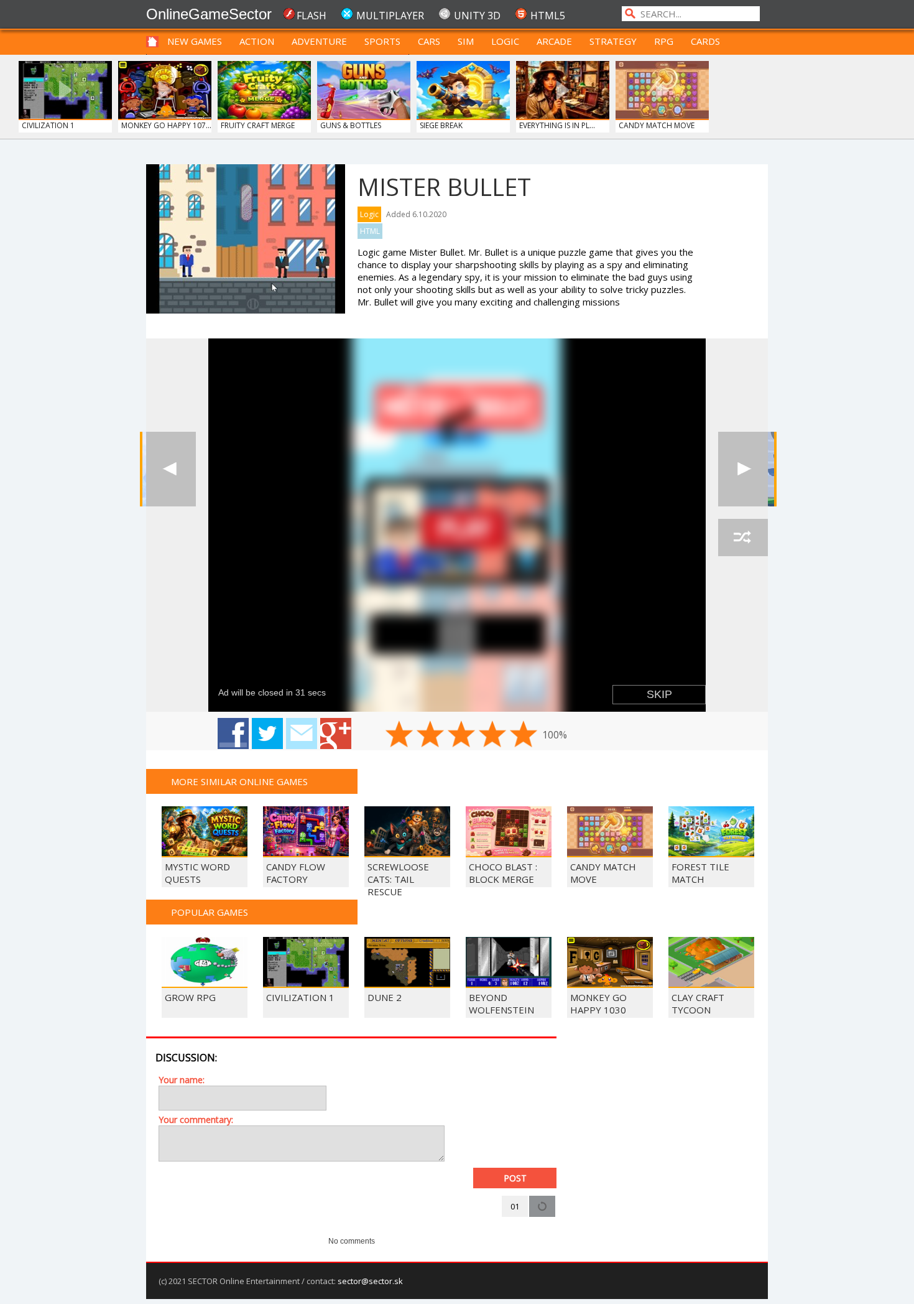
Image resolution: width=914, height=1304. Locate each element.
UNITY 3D (477, 15)
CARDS (705, 41)
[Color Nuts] (171, 469)
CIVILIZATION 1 (48, 125)
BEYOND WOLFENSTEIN (501, 1003)
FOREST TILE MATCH (700, 872)
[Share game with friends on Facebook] (233, 733)
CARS (429, 41)
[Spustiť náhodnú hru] (743, 537)
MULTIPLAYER (390, 15)
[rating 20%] (399, 734)
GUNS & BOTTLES (350, 125)
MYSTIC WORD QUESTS (197, 872)
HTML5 (547, 15)
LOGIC (505, 41)
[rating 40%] (430, 734)
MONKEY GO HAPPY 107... (166, 125)
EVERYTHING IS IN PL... (557, 125)
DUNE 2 (384, 997)
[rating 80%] (492, 734)
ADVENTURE (319, 41)
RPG (663, 41)
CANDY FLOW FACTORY (295, 872)
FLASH (311, 15)
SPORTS (382, 41)
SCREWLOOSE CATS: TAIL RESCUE (398, 879)
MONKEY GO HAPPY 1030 (598, 1003)
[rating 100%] (523, 734)
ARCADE (554, 41)
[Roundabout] (743, 469)
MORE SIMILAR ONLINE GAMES (239, 781)
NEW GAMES (194, 41)
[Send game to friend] (301, 733)
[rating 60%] (461, 734)
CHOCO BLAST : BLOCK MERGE (503, 872)
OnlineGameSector (209, 14)
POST (515, 1178)
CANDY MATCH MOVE (657, 125)
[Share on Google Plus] (335, 733)
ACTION (256, 41)
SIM (466, 41)
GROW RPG (190, 997)
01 (514, 1206)
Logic (369, 214)
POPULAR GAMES (209, 912)
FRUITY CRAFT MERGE (258, 125)
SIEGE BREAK (441, 125)
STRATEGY (613, 41)
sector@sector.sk (370, 1281)
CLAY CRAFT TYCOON (698, 1003)
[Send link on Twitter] (267, 733)
